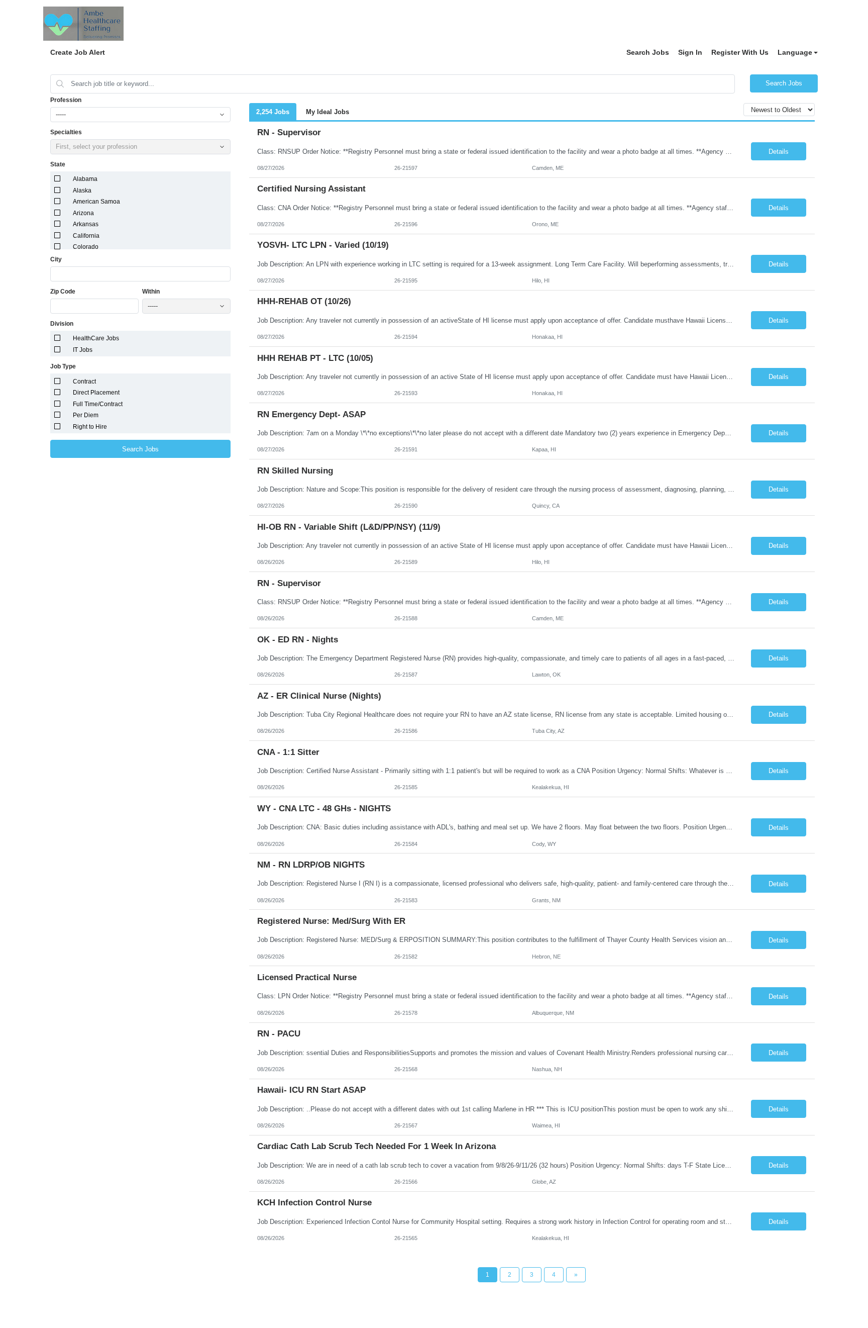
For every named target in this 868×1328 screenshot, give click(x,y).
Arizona (83, 213)
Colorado (85, 246)
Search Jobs (647, 52)
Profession (65, 100)
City (56, 259)
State (57, 164)
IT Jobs (82, 349)
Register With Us (740, 52)
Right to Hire (90, 426)
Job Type (63, 366)
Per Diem (85, 415)
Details (779, 151)
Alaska (82, 190)
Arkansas (85, 224)
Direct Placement (96, 392)
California (86, 235)
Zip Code (62, 291)
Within (151, 291)
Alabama (85, 178)
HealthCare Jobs (96, 338)
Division (61, 323)
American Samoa (96, 201)
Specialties (66, 132)
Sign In (690, 52)
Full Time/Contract (98, 404)
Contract (84, 381)
